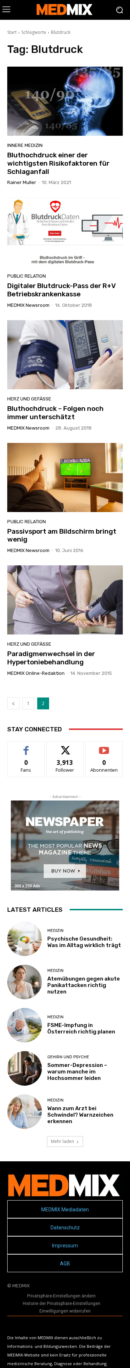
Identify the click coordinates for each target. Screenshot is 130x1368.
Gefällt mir (26, 746)
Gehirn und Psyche (68, 1057)
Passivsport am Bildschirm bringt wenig (61, 535)
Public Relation (26, 276)
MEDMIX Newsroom (28, 305)
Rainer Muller (21, 182)
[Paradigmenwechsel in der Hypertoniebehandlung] (65, 599)
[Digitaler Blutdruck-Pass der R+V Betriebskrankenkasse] (65, 231)
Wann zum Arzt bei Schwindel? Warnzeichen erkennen (80, 1115)
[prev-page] (13, 703)
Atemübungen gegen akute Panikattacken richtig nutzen (83, 985)
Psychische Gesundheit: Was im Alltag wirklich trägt (84, 942)
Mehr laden (62, 1141)
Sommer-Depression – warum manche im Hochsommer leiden (77, 1071)
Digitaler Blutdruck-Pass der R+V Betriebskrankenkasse (61, 290)
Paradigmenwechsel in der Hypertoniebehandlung (51, 658)
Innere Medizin (25, 145)
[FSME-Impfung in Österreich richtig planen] (24, 1025)
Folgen (65, 746)
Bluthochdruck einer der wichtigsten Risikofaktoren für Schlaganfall (58, 163)
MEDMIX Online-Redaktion (36, 673)
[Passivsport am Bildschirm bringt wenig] (65, 477)
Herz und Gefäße (29, 398)
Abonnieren (104, 746)
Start (12, 32)
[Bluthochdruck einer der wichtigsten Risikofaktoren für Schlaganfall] (65, 101)
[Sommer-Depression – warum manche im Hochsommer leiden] (24, 1068)
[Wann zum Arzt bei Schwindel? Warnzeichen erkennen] (24, 1111)
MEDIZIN (55, 931)
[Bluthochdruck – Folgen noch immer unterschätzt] (65, 354)
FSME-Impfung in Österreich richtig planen (81, 1028)
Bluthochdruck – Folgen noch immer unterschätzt (55, 412)
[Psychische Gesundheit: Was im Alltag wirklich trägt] (24, 938)
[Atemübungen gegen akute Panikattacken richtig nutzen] (24, 982)
